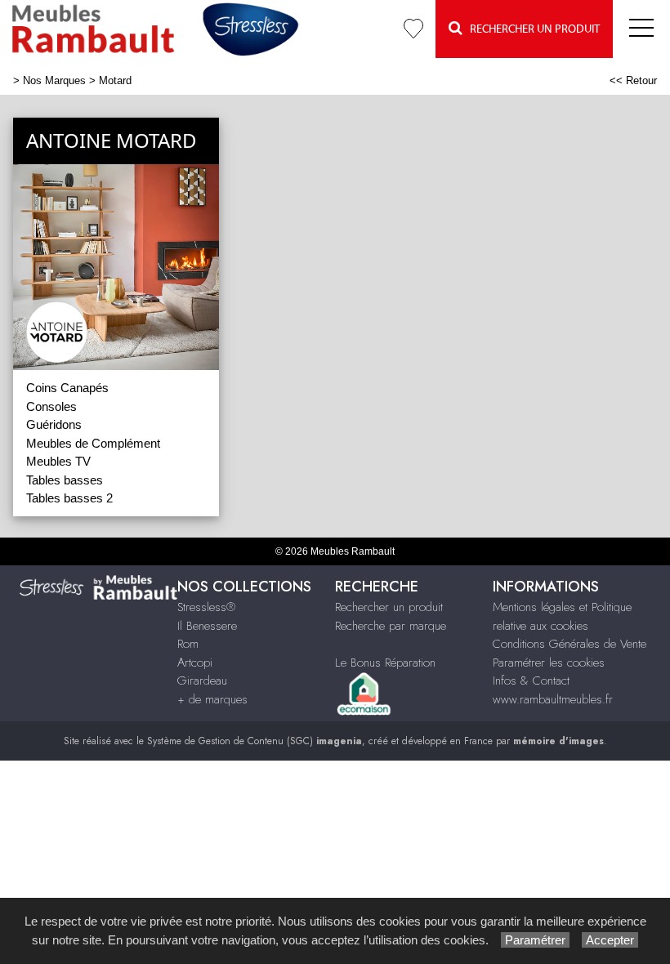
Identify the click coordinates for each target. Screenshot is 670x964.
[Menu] (641, 29)
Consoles (51, 406)
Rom (188, 644)
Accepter (610, 940)
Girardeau (202, 681)
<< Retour (633, 80)
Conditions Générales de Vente (569, 644)
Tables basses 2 (69, 498)
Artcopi (194, 663)
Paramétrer (535, 940)
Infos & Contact (531, 681)
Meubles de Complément (93, 443)
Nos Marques (54, 80)
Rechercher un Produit (531, 29)
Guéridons (54, 424)
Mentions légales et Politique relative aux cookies (562, 616)
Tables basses (64, 480)
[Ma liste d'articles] (413, 29)
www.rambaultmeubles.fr (553, 699)
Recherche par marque (390, 626)
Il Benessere (207, 626)
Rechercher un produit (389, 607)
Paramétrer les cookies (549, 663)
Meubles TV (58, 461)
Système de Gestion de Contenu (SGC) (254, 741)
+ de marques (212, 699)
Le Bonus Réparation (385, 663)
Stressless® (206, 607)
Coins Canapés (67, 388)
